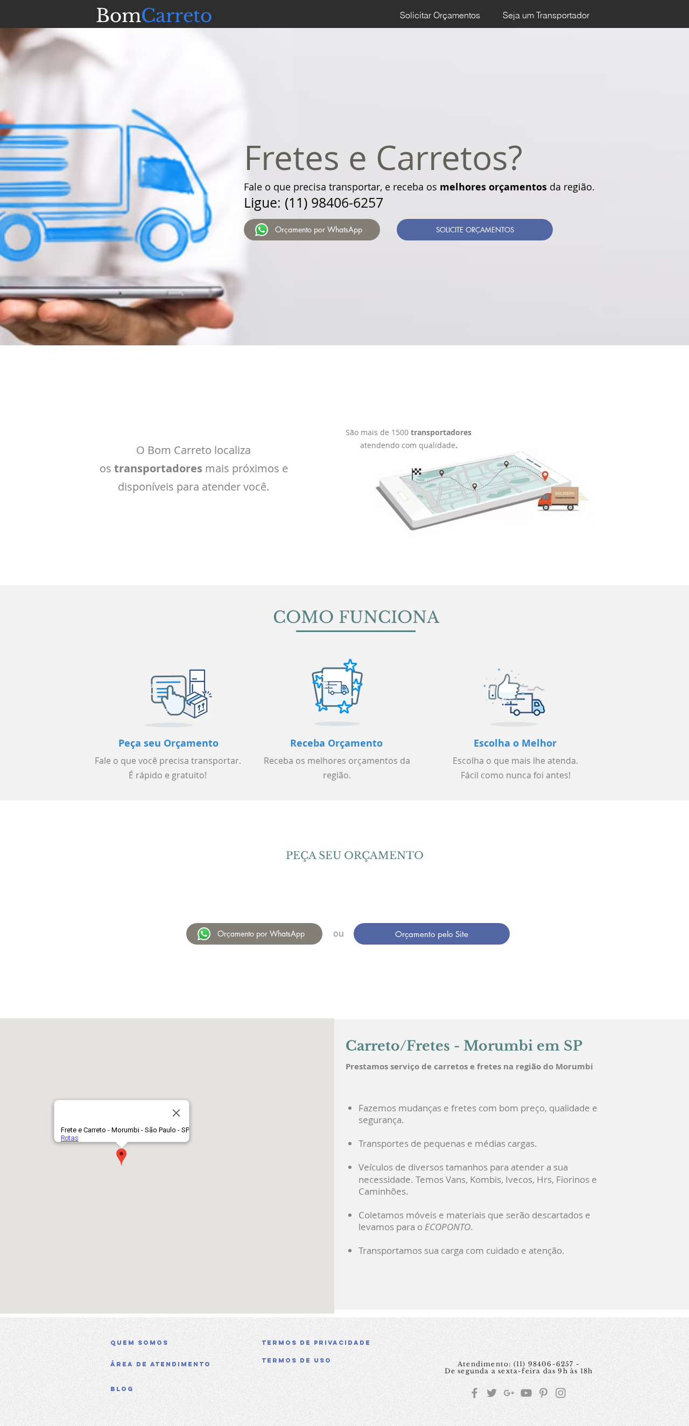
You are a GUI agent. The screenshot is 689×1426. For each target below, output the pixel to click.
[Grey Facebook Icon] (474, 1393)
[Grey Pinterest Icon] (543, 1393)
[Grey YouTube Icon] (526, 1393)
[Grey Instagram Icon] (560, 1393)
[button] (339, 1360)
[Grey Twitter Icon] (491, 1393)
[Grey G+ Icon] (509, 1393)
